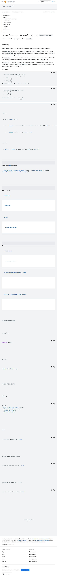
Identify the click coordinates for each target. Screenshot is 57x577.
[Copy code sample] (54, 72)
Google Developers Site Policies (42, 540)
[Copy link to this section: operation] (9, 333)
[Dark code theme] (51, 72)
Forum (3, 554)
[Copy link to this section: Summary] (10, 45)
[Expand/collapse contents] (10, 15)
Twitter (3, 559)
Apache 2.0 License (22, 540)
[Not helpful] (54, 12)
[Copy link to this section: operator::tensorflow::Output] (23, 482)
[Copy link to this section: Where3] (8, 396)
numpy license (42, 541)
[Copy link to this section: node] (6, 430)
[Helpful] (52, 12)
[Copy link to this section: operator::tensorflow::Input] (21, 456)
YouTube (4, 561)
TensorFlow (4, 12)
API (9, 12)
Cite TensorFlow (33, 561)
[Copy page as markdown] (34, 35)
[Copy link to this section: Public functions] (16, 384)
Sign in (53, 1)
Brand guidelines (33, 559)
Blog (3, 551)
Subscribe (25, 570)
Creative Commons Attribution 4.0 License (42, 538)
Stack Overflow (33, 556)
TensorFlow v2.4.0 (8, 6)
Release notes (32, 554)
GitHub (3, 556)
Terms (3, 566)
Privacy (8, 566)
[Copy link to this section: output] (7, 359)
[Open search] (39, 2)
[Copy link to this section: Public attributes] (16, 321)
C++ (22, 12)
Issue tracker (32, 551)
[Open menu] (2, 2)
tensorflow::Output (8, 369)
